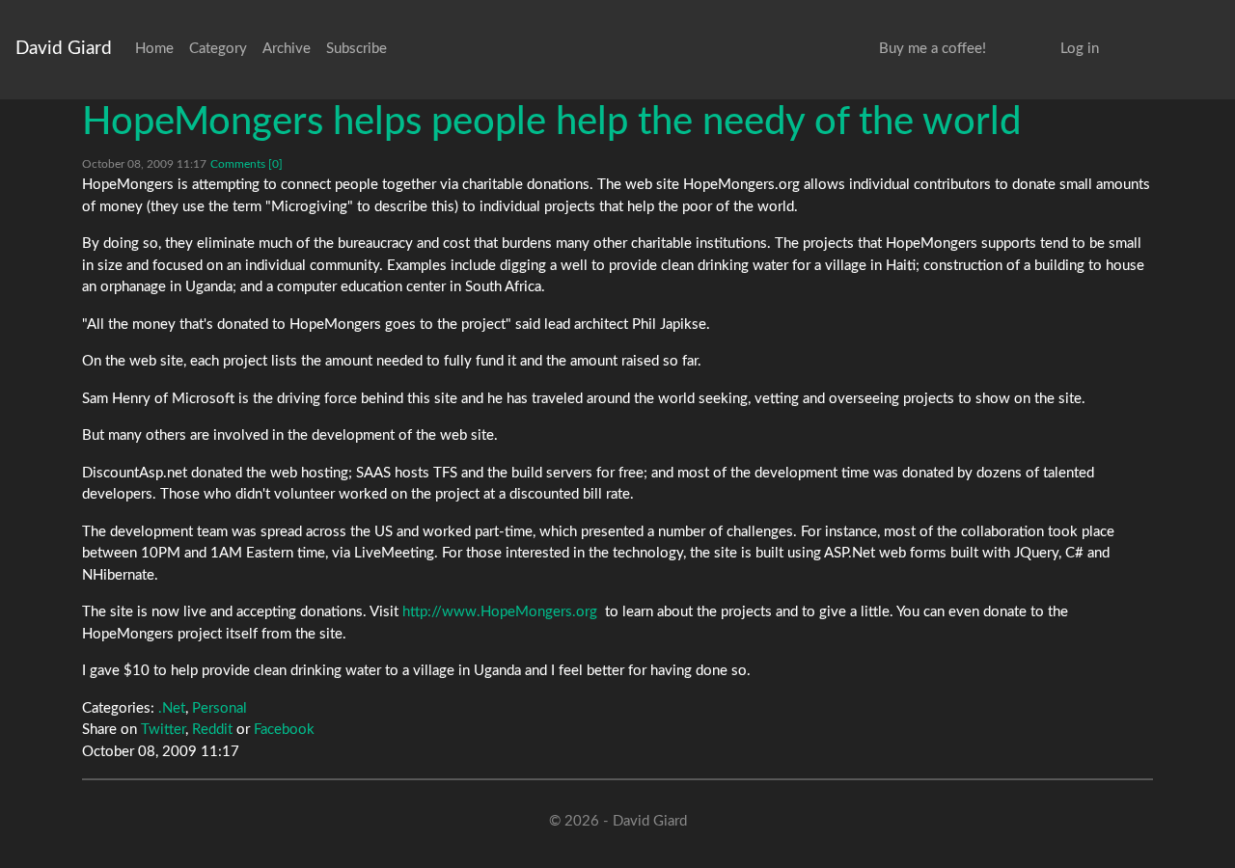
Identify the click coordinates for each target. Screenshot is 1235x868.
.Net (171, 708)
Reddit (212, 729)
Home (154, 48)
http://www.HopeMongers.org (499, 612)
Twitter (163, 729)
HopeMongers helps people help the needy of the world (551, 122)
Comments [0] (246, 164)
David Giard (63, 49)
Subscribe (356, 48)
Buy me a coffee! (932, 48)
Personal (219, 708)
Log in (1079, 48)
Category (218, 48)
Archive (286, 48)
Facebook (284, 729)
